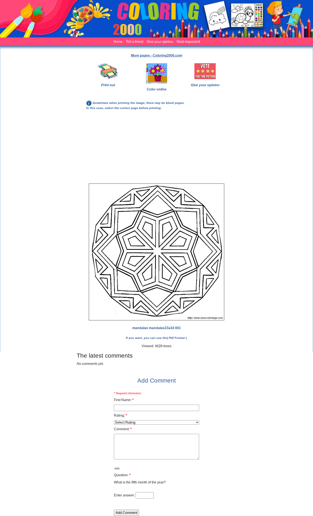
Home (117, 41)
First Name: (124, 400)
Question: (122, 475)
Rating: (120, 415)
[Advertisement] (156, 148)
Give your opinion (160, 41)
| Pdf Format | (177, 338)
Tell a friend (134, 41)
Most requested (188, 41)
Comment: (123, 429)
